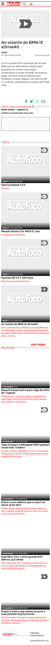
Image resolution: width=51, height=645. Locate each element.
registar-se (22, 109)
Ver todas (38, 344)
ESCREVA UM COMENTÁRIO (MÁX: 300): (17, 113)
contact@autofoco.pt (39, 641)
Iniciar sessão (7, 109)
